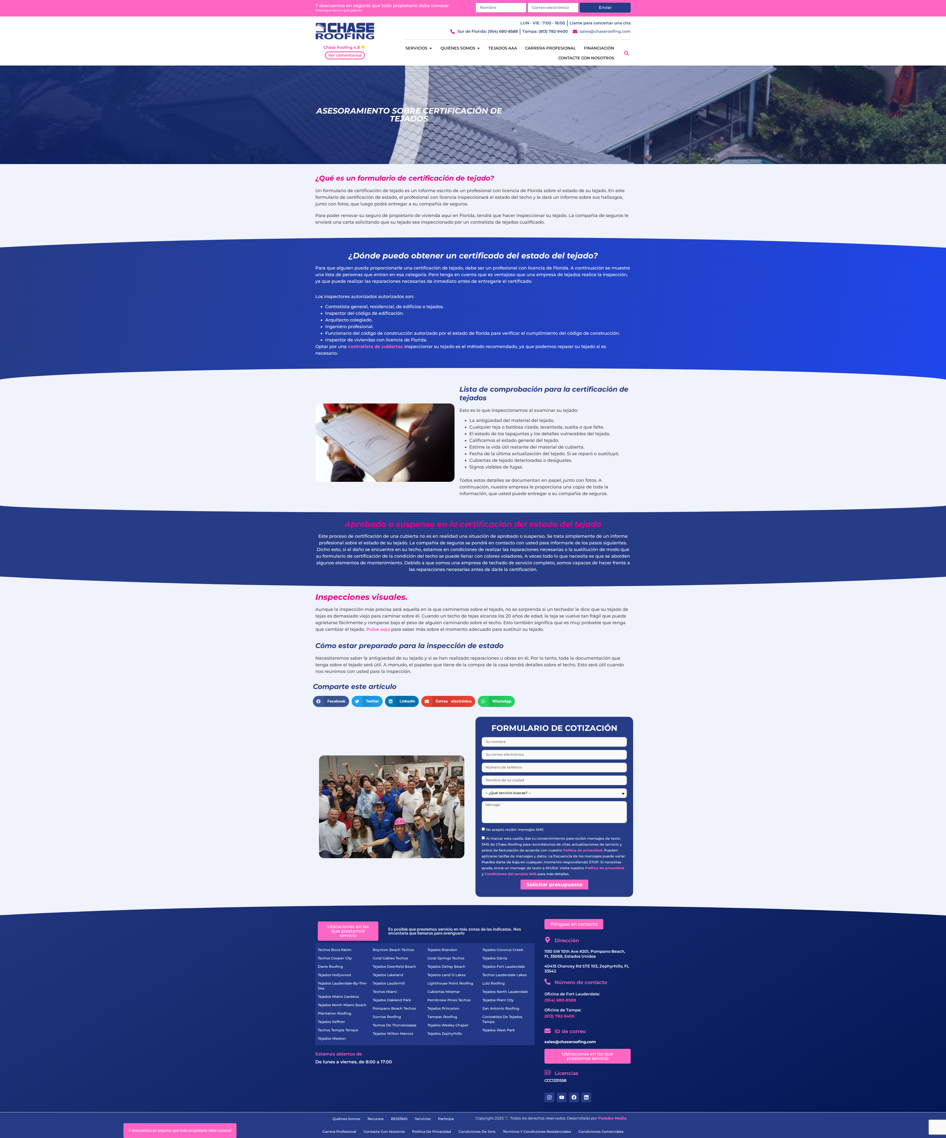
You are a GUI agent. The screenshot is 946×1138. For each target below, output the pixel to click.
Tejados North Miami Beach (342, 1005)
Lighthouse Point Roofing (450, 983)
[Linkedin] (586, 1097)
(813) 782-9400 (559, 1016)
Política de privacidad (582, 850)
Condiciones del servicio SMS (511, 874)
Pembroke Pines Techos (449, 1000)
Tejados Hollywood (334, 975)
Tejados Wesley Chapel (447, 1025)
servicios (423, 1119)
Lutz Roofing (493, 983)
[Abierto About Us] (478, 48)
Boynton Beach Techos (393, 950)
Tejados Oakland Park (392, 1000)
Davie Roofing (330, 966)
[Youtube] (562, 1097)
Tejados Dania (494, 958)
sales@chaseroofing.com (570, 1041)
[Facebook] (574, 1097)
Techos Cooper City (335, 958)
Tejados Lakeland (388, 975)
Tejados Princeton (443, 1008)
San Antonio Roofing (500, 1008)
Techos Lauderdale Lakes (504, 975)
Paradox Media (612, 1118)
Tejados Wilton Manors (393, 1033)
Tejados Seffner (331, 1022)
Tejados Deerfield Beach (394, 966)
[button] (626, 53)
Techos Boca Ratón (335, 950)
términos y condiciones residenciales (537, 1131)
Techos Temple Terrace (338, 1030)
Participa (446, 1119)
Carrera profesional (339, 1131)
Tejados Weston (332, 1038)
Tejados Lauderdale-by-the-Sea (342, 985)
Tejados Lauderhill (389, 983)
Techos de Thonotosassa (394, 1025)
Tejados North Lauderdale (505, 991)
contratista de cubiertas (375, 346)
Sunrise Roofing (387, 1017)
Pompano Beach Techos (394, 1008)
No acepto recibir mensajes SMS (514, 829)
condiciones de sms (476, 1131)
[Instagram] (549, 1097)
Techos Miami (385, 991)
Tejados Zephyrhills (444, 1033)
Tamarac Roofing (442, 1017)
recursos (376, 1119)
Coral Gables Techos (390, 958)
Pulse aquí (378, 629)
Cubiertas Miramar (443, 991)
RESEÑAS (399, 1119)
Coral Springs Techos (445, 958)
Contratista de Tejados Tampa (502, 1019)
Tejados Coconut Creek (502, 950)
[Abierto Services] (431, 48)
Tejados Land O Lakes (446, 975)
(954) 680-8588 (560, 1000)
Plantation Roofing (334, 1013)
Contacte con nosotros (384, 1131)
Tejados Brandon (442, 950)
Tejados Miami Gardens (338, 996)
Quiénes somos (346, 1119)
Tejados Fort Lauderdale (503, 966)
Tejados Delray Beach (446, 966)
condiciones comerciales (601, 1131)
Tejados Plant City (498, 1000)
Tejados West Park (498, 1030)
